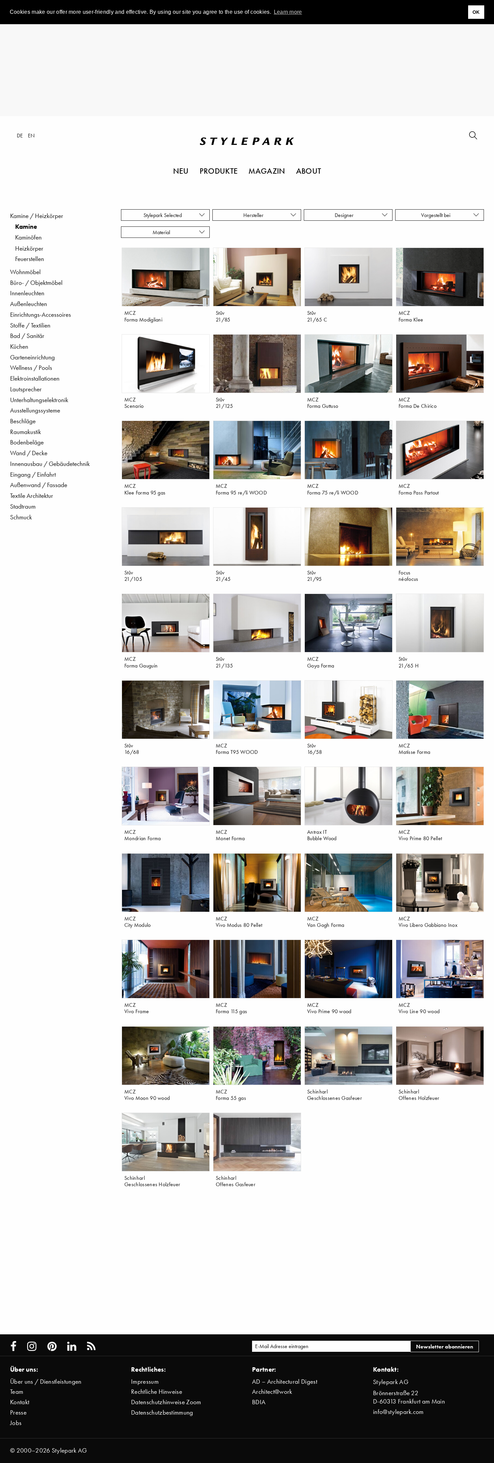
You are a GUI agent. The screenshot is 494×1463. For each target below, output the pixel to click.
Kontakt (19, 1402)
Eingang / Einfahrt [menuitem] (33, 474)
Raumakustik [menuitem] (25, 432)
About (308, 171)
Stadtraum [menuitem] (23, 506)
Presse (18, 1412)
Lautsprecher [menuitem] (26, 389)
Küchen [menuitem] (19, 346)
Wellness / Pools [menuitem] (31, 367)
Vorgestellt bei (437, 215)
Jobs (16, 1423)
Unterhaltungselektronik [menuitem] (39, 400)
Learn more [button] (288, 12)
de (20, 135)
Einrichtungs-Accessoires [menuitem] (40, 314)
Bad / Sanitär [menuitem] (27, 336)
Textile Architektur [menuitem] (31, 495)
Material (163, 232)
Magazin (266, 171)
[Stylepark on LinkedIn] (72, 1346)
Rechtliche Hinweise (156, 1391)
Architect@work (272, 1391)
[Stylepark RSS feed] (91, 1346)
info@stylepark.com (398, 1412)
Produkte (219, 171)
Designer (345, 215)
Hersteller (254, 215)
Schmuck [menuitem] (21, 517)
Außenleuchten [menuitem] (28, 304)
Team (16, 1391)
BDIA (258, 1402)
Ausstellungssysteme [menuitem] (35, 410)
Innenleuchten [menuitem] (27, 293)
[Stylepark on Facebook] (13, 1346)
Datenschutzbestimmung (162, 1412)
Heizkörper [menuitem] (29, 248)
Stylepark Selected (162, 215)
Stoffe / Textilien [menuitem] (30, 325)
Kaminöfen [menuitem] (28, 237)
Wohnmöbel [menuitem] (25, 272)
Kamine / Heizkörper (36, 216)
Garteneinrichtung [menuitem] (32, 357)
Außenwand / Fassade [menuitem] (38, 485)
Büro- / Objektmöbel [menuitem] (36, 282)
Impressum (145, 1381)
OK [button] (476, 12)
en (31, 135)
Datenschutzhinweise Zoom (166, 1402)
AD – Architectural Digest (284, 1381)
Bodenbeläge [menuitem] (27, 442)
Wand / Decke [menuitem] (28, 453)
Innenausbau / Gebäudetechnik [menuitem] (50, 464)
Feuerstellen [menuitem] (29, 259)
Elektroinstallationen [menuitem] (34, 378)
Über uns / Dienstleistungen (46, 1381)
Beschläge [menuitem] (23, 421)
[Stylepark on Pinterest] (52, 1346)
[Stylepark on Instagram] (32, 1346)
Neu (181, 171)
